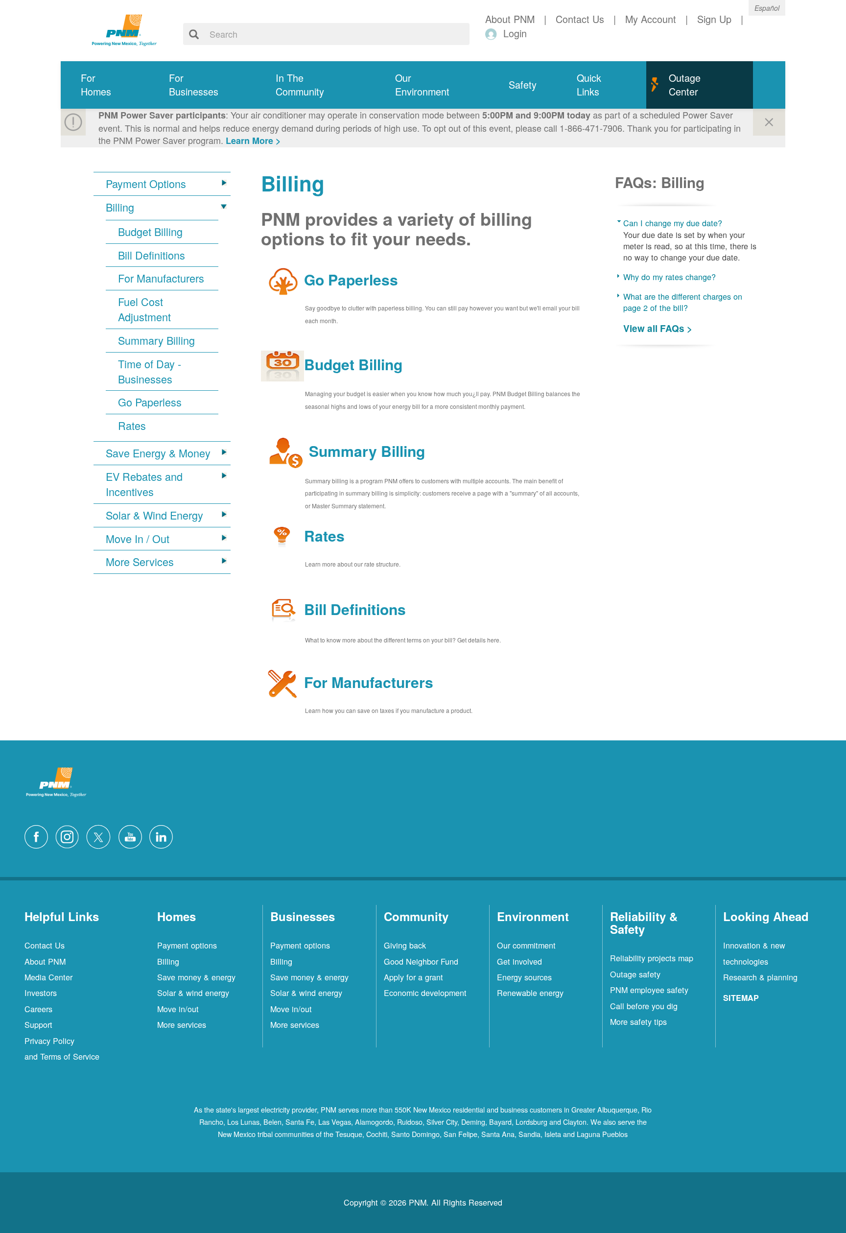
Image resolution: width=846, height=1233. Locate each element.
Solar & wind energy (193, 992)
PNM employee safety (649, 990)
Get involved (519, 961)
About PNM (45, 961)
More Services (140, 561)
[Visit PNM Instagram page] (69, 835)
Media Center (48, 977)
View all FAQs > (657, 328)
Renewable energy (530, 992)
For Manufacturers (161, 278)
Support (38, 1024)
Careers (38, 1009)
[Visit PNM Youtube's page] (132, 835)
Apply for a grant (413, 977)
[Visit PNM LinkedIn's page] (163, 835)
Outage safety (635, 974)
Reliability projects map (651, 958)
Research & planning (760, 977)
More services (181, 1024)
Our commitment (526, 945)
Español (766, 8)
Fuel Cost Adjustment (144, 309)
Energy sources (524, 977)
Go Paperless (150, 402)
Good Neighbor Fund (421, 961)
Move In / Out (137, 538)
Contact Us (44, 945)
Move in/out (178, 1009)
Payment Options (146, 183)
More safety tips (638, 1021)
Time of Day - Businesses (149, 371)
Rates (132, 425)
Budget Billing (150, 231)
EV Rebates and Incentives (144, 484)
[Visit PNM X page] (101, 835)
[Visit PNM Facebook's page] (38, 835)
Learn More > (253, 140)
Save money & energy (196, 977)
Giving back (405, 945)
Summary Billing (156, 340)
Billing (120, 207)
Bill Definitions (151, 255)
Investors (40, 992)
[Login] (492, 33)
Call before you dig (644, 1006)
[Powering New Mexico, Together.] (124, 29)
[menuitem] (105, 85)
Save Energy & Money (158, 453)
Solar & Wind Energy (154, 515)
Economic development (425, 992)
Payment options (187, 945)
